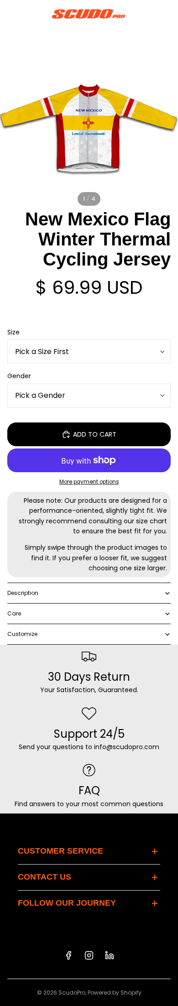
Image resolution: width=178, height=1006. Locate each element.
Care (14, 613)
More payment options (89, 481)
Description (22, 593)
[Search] (30, 14)
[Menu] (10, 13)
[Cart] (167, 14)
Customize (22, 634)
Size (13, 332)
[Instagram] (89, 955)
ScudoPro (71, 992)
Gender (19, 376)
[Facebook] (68, 955)
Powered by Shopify (114, 992)
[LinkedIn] (109, 955)
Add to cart (94, 434)
